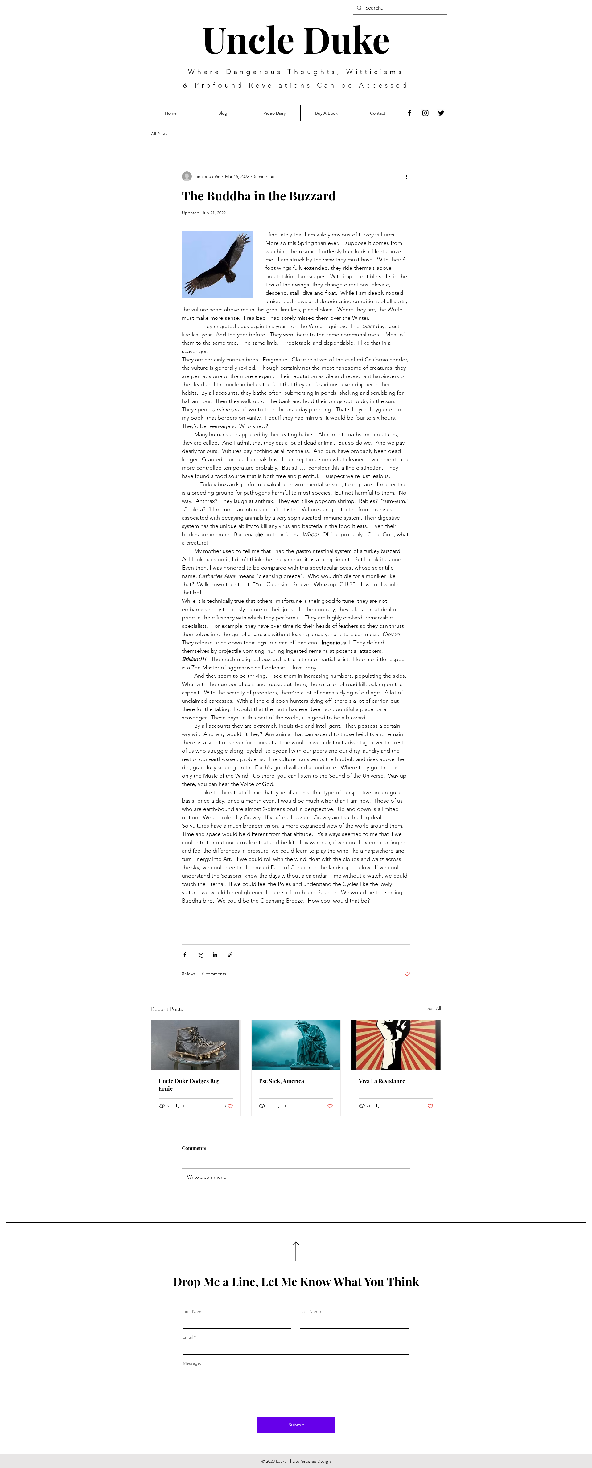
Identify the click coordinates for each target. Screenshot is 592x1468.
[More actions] (406, 176)
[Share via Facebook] (185, 955)
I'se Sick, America (281, 1081)
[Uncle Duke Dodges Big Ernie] (195, 1045)
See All (434, 1008)
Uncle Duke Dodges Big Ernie (189, 1084)
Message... (193, 1363)
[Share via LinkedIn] (215, 955)
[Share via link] (230, 955)
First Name (193, 1311)
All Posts (159, 134)
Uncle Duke (296, 39)
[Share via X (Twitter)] (200, 955)
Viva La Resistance (382, 1081)
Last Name (310, 1311)
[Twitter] (441, 113)
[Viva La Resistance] (396, 1045)
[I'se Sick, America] (296, 1045)
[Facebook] (409, 113)
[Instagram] (425, 113)
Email (188, 1337)
